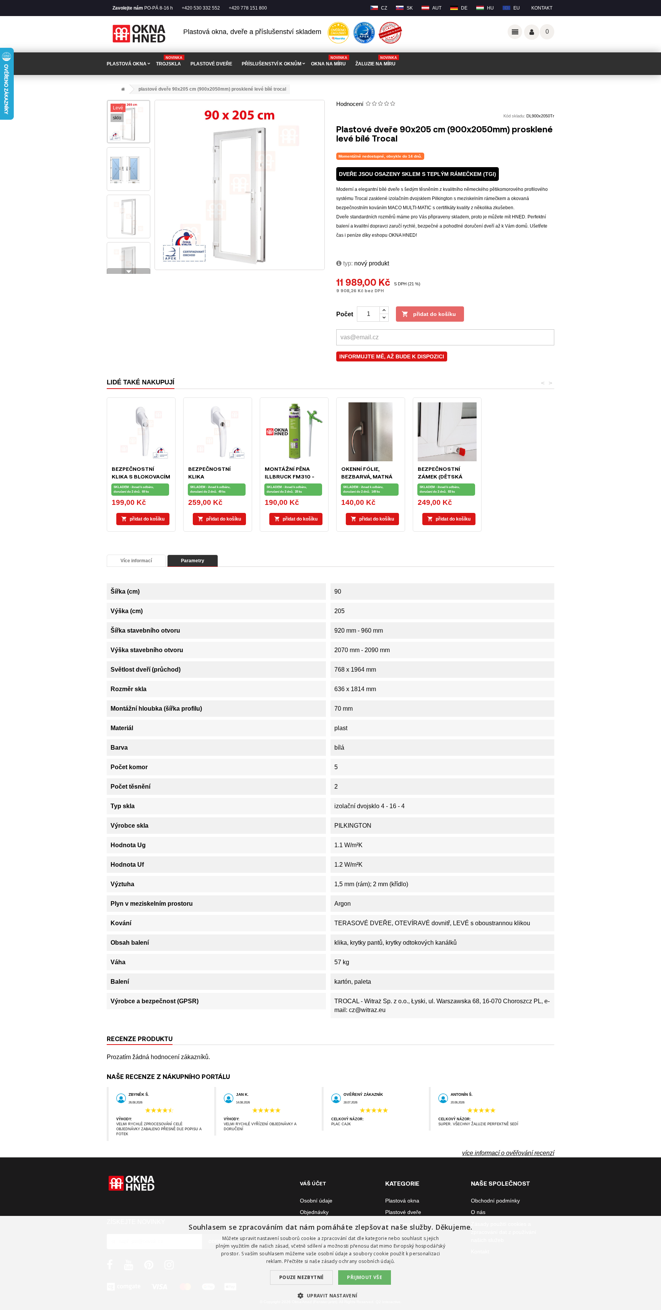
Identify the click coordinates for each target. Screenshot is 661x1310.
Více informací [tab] (136, 560)
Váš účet (531, 32)
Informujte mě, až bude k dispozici (391, 356)
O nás (478, 1212)
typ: (347, 263)
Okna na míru (329, 61)
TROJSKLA (169, 61)
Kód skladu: (514, 116)
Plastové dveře (403, 1212)
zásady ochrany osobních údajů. (358, 1261)
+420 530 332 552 (201, 8)
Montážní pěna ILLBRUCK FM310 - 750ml (289, 476)
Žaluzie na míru (376, 61)
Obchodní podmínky (495, 1201)
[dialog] (330, 1263)
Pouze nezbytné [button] (301, 1277)
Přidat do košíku (429, 314)
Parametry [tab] (192, 560)
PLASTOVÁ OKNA (127, 64)
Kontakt (541, 8)
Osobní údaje (316, 1201)
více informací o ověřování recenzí (508, 1153)
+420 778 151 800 (248, 8)
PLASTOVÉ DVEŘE (211, 64)
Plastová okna (402, 1201)
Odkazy (515, 31)
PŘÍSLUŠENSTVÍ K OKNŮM (271, 64)
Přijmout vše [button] (364, 1277)
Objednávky (314, 1212)
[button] (330, 1295)
